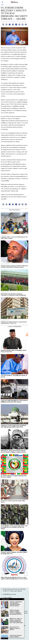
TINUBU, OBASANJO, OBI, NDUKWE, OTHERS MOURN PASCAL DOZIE (16, 603)
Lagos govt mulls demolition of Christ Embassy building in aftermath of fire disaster (14, 401)
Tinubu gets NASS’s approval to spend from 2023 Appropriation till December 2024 (13, 426)
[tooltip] (3, 24)
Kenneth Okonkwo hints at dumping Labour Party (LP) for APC (13, 351)
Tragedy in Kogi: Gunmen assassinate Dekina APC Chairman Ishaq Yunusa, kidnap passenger (14, 266)
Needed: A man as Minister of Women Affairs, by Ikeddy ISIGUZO (14, 553)
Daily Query (23, 21)
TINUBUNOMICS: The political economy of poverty (14, 376)
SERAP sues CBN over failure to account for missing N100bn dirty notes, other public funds (16, 620)
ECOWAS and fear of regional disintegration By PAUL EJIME (14, 476)
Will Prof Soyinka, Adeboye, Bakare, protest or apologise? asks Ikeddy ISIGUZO (16, 612)
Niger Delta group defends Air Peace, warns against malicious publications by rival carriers (14, 578)
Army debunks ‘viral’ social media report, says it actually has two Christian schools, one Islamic (14, 527)
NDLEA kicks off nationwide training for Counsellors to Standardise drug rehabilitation (13, 294)
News (2, 4)
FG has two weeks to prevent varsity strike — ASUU (14, 501)
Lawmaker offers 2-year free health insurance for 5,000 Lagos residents (14, 237)
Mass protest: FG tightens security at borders (15, 628)
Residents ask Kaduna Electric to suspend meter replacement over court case (14, 322)
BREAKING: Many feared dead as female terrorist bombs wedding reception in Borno (13, 451)
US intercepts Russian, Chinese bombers (16, 636)
